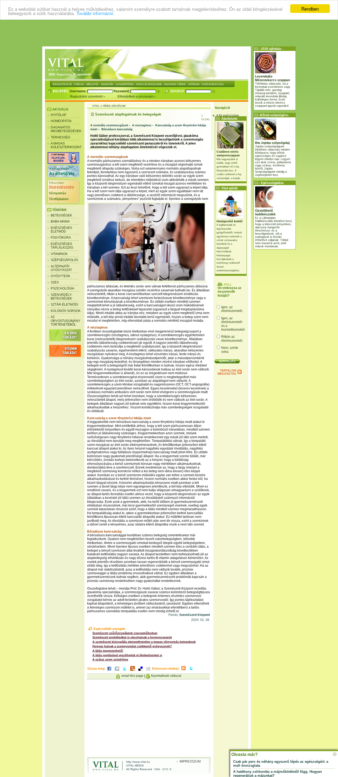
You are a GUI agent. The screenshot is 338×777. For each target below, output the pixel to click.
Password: (122, 91)
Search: (178, 91)
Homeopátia (61, 121)
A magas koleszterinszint (66, 145)
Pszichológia (62, 288)
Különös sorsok (66, 311)
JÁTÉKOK (194, 84)
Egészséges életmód (61, 229)
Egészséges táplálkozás (62, 245)
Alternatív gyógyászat (61, 268)
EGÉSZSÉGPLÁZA (213, 84)
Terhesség (60, 137)
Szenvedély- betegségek (61, 296)
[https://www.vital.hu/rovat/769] (63, 163)
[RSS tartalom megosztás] (183, 670)
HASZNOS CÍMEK (175, 84)
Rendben (310, 8)
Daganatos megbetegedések (66, 129)
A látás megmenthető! (107, 650)
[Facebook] (109, 671)
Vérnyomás (57, 193)
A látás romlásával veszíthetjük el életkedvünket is (127, 655)
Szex (55, 282)
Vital (96, 105)
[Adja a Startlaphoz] (132, 671)
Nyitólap (58, 115)
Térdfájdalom (59, 199)
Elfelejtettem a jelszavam (136, 96)
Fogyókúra (61, 237)
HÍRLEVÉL (92, 84)
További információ (94, 13)
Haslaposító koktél (229, 221)
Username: (78, 91)
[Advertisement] (169, 33)
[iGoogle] (117, 671)
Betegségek (61, 215)
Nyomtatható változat (166, 676)
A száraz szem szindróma (110, 659)
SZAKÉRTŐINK (125, 84)
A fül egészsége (227, 115)
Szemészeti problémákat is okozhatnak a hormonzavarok (132, 637)
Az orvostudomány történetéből (65, 320)
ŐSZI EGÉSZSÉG (61, 187)
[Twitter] (124, 671)
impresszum (190, 761)
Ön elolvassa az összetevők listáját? (229, 291)
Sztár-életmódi (64, 304)
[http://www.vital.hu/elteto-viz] (63, 176)
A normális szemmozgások (109, 125)
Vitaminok (59, 254)
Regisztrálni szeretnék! (87, 96)
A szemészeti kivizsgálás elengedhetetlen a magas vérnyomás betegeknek (144, 641)
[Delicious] (140, 671)
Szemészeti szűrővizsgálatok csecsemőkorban (124, 633)
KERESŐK (107, 84)
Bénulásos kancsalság (117, 129)
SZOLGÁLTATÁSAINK (149, 84)
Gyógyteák (60, 276)
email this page (132, 676)
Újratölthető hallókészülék (265, 212)
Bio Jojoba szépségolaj (272, 143)
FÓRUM (79, 84)
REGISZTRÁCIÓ (62, 84)
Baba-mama (60, 221)
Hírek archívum (114, 105)
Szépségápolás (64, 260)
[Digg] (148, 671)
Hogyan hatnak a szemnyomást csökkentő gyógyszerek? (132, 646)
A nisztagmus (141, 125)
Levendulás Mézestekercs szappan (272, 78)
